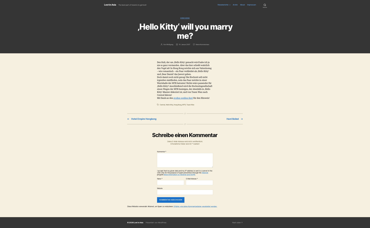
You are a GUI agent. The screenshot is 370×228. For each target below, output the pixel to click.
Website (160, 188)
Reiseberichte (223, 5)
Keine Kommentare (202, 44)
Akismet (205, 173)
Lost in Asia (110, 5)
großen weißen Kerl (183, 98)
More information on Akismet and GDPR (179, 175)
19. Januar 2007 (184, 44)
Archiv (235, 5)
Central (162, 105)
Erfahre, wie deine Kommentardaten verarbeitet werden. (195, 206)
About (242, 5)
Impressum (251, 5)
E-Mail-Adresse (192, 179)
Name (159, 179)
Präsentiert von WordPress (156, 223)
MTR (184, 105)
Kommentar (161, 152)
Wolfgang (169, 44)
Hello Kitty (169, 105)
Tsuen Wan (190, 105)
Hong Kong (185, 18)
